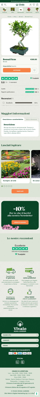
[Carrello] (37, 4)
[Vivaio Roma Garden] (20, 4)
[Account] (30, 4)
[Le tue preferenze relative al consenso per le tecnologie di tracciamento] (36, 393)
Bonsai (21, 16)
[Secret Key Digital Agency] (31, 393)
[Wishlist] (33, 4)
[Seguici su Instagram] (17, 362)
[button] (2, 186)
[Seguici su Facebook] (22, 362)
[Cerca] (5, 4)
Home (9, 16)
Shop (15, 16)
